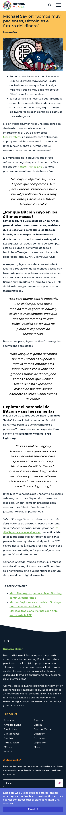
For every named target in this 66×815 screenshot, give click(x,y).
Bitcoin (38, 724)
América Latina (12, 724)
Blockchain (10, 729)
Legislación (40, 742)
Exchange (39, 738)
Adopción (9, 720)
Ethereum (39, 733)
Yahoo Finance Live (29, 166)
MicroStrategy (12, 137)
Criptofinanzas (12, 733)
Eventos (8, 738)
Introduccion (11, 742)
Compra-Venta (42, 729)
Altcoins (38, 720)
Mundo (8, 751)
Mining (37, 747)
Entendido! (33, 809)
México (8, 747)
